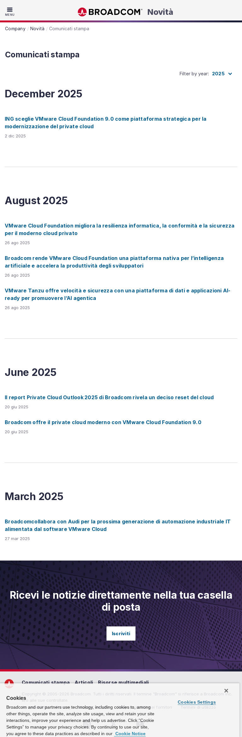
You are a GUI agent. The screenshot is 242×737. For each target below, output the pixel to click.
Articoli (84, 682)
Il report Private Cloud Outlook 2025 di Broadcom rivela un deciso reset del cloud (109, 397)
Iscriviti (121, 633)
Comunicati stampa (46, 682)
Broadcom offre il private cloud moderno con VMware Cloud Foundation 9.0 (103, 422)
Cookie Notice (130, 733)
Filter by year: (194, 74)
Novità (160, 12)
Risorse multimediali (123, 682)
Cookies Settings (197, 702)
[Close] (226, 691)
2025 (218, 74)
